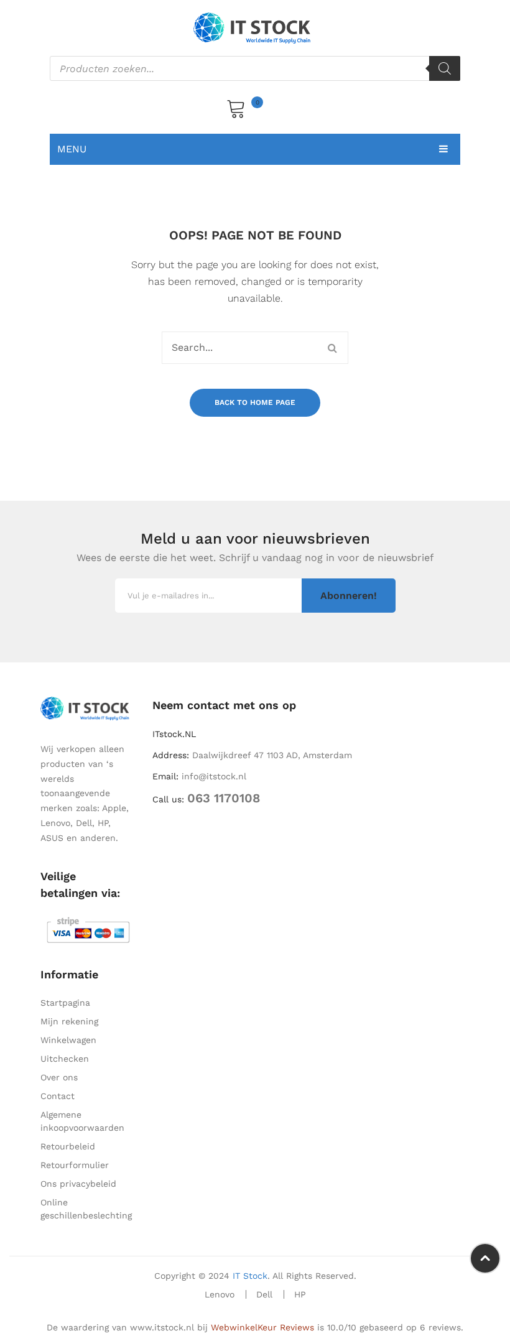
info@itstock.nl (214, 776)
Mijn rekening (69, 1021)
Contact (57, 1096)
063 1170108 (223, 798)
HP (300, 1294)
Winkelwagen (68, 1040)
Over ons (59, 1077)
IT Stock (250, 1276)
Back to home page (255, 402)
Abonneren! (348, 595)
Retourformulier (74, 1165)
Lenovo (219, 1294)
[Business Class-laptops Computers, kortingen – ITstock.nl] (255, 27)
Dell (264, 1294)
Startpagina (65, 1003)
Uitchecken (64, 1059)
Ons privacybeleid (78, 1184)
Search (332, 347)
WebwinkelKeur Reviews (262, 1327)
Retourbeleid (67, 1146)
